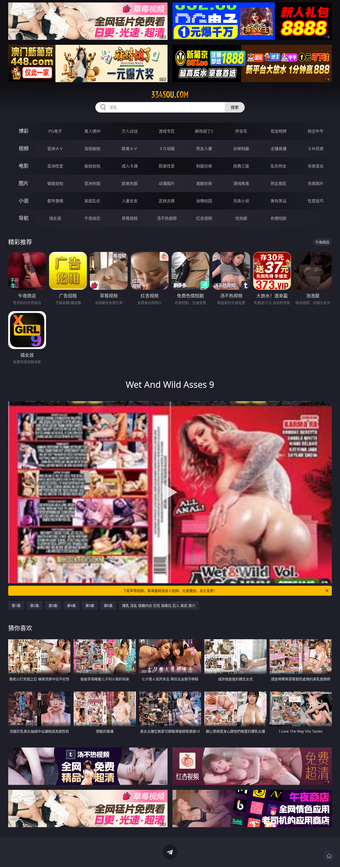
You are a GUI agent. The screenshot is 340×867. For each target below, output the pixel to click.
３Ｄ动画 (167, 148)
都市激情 (55, 201)
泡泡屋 (241, 218)
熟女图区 (278, 183)
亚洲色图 (92, 183)
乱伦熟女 (278, 166)
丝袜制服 (241, 148)
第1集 (16, 605)
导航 (24, 218)
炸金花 (241, 131)
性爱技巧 (316, 201)
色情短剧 (278, 218)
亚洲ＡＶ (55, 148)
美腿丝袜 (204, 183)
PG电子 (55, 131)
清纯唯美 (241, 183)
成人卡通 (130, 166)
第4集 (71, 605)
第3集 (53, 605)
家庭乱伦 (92, 201)
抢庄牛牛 (316, 131)
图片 (24, 183)
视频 (24, 148)
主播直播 (278, 148)
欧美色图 (130, 183)
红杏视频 (204, 218)
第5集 (89, 605)
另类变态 (316, 166)
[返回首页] (329, 856)
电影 (24, 166)
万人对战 (130, 131)
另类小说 (241, 201)
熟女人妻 (204, 148)
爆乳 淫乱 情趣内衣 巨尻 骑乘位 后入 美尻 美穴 (158, 605)
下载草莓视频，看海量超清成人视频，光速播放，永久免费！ (170, 590)
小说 (24, 200)
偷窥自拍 (55, 183)
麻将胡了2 (204, 131)
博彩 (24, 131)
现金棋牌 (278, 131)
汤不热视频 (167, 218)
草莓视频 (130, 218)
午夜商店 (92, 218)
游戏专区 (167, 131)
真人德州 (92, 131)
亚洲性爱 (55, 166)
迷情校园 (204, 201)
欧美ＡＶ (130, 148)
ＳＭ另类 (316, 148)
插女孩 (55, 218)
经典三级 (241, 166)
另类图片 (316, 183)
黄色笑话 (278, 201)
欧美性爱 (167, 166)
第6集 (108, 605)
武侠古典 (167, 201)
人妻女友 (130, 201)
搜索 (235, 107)
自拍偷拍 (92, 148)
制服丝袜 (204, 166)
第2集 (34, 605)
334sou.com (170, 95)
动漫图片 (167, 183)
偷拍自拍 (92, 166)
